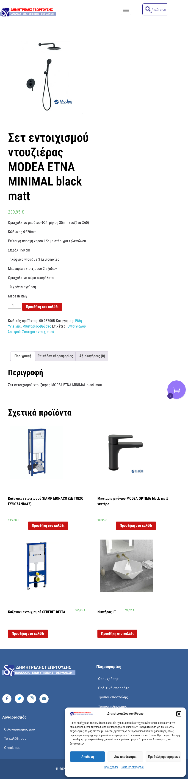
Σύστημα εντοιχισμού (38, 332)
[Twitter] (19, 698)
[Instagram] (31, 698)
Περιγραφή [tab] (22, 356)
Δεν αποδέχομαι (125, 757)
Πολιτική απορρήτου (132, 767)
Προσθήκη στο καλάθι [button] (48, 525)
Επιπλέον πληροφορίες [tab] (55, 356)
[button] (179, 713)
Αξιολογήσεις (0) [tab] (92, 356)
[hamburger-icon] (126, 10)
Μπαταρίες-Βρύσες (36, 326)
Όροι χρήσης (111, 767)
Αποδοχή (87, 757)
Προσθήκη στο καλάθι (42, 307)
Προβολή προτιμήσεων (164, 757)
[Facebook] (6, 698)
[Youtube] (44, 698)
